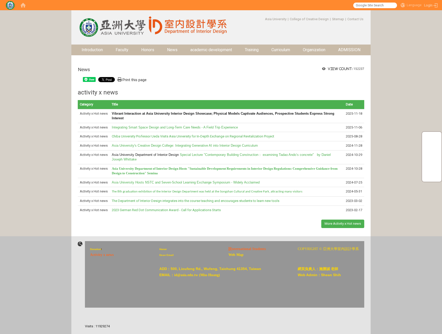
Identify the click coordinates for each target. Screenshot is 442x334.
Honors (147, 49)
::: (262, 19)
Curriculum (280, 49)
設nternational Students (247, 249)
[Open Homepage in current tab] (23, 5)
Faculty (122, 49)
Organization (314, 49)
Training (252, 49)
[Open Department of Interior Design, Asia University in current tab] (112, 23)
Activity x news (102, 255)
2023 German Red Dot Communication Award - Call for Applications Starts (166, 210)
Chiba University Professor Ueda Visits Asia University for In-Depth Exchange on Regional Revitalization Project (193, 136)
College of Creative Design (309, 19)
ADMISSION (349, 49)
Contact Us (355, 19)
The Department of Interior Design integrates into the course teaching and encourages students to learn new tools (195, 201)
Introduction (92, 49)
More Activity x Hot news (343, 223)
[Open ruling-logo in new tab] (80, 244)
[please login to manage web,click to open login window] (10, 5)
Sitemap (338, 19)
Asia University (275, 19)
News (172, 49)
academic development (211, 49)
